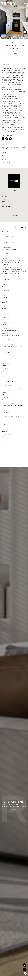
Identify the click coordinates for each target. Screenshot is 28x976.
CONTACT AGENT (14, 215)
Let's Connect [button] (15, 816)
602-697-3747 (5, 201)
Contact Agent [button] (14, 58)
